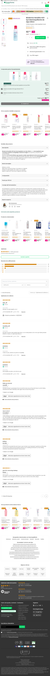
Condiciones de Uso (25, 660)
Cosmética (5, 8)
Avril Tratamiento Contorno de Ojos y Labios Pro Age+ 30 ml (24, 545)
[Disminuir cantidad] (27, 37)
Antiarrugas (8, 539)
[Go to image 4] (3, 38)
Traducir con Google (8, 392)
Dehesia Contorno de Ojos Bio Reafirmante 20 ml (24, 550)
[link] (9, 252)
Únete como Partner (23, 612)
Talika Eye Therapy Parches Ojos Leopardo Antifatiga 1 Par (24, 544)
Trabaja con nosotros (23, 608)
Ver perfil (18, 206)
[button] (42, 496)
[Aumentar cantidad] (31, 37)
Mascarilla (37, 539)
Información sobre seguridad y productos (10, 211)
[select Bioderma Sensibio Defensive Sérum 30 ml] (2, 93)
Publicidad (20, 613)
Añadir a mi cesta (40, 37)
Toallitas (42, 539)
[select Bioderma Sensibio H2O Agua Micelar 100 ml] (2, 89)
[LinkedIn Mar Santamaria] (12, 206)
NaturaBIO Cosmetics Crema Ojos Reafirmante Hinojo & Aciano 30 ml (24, 549)
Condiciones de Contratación (25, 661)
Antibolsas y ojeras (16, 539)
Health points (21, 615)
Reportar (23, 312)
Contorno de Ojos (14, 8)
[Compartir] (47, 18)
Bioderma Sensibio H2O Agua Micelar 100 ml (13, 89)
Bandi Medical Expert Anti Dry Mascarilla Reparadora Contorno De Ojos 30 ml (24, 553)
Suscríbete (22, 626)
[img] (15, 33)
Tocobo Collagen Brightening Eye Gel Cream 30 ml (24, 555)
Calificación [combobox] (6, 285)
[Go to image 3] (3, 33)
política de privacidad (11, 632)
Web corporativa (22, 617)
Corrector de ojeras (25, 539)
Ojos (9, 8)
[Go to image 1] (3, 21)
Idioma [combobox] (28, 285)
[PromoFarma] (9, 3)
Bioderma (28, 26)
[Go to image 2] (3, 27)
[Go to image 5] (3, 44)
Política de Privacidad (13, 637)
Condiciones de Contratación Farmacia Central (25, 662)
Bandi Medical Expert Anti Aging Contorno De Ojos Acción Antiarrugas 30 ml (24, 552)
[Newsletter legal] (2, 632)
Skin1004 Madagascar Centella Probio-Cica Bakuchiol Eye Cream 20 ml (24, 556)
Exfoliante (32, 539)
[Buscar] (47, 5)
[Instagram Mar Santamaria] (9, 206)
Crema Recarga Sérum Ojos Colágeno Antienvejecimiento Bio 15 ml (24, 547)
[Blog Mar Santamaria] (15, 206)
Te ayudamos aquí (6, 608)
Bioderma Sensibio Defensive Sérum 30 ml (13, 93)
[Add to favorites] (48, 38)
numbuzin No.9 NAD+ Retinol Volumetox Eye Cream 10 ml (25, 558)
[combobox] (41, 292)
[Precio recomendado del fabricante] (39, 34)
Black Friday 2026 (22, 619)
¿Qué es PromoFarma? (23, 605)
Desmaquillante (22, 8)
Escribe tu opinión (25, 257)
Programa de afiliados (23, 610)
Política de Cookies (25, 663)
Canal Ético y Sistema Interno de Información (25, 664)
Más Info (32, 63)
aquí (8, 616)
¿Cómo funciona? (22, 607)
